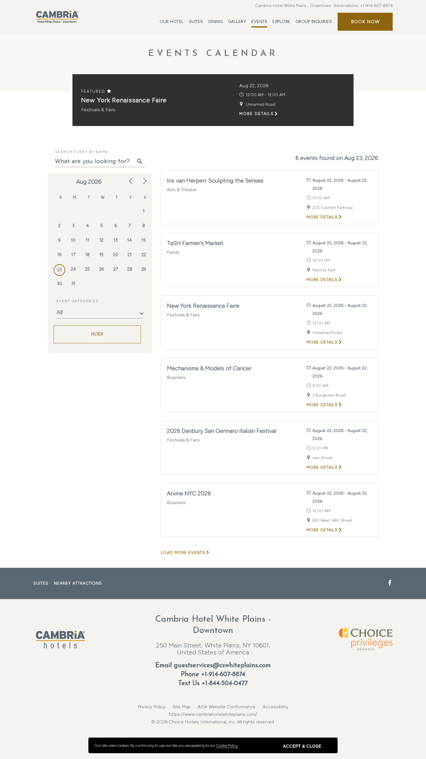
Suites (196, 21)
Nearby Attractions (78, 583)
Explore (281, 21)
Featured (94, 91)
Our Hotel (172, 21)
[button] (365, 22)
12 (101, 240)
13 (116, 240)
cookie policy (227, 745)
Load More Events (183, 552)
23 (59, 269)
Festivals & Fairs (98, 109)
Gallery (237, 21)
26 (101, 269)
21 (130, 254)
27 (115, 269)
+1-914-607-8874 (376, 5)
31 (73, 283)
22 (143, 254)
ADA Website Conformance (227, 706)
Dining (215, 21)
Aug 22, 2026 (254, 85)
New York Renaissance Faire (124, 100)
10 (73, 240)
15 (143, 240)
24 (73, 269)
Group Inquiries (314, 21)
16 (59, 254)
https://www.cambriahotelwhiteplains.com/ (213, 714)
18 (87, 254)
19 (101, 254)
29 (143, 269)
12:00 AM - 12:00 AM (265, 94)
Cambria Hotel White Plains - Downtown (293, 5)
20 (115, 254)
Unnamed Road (260, 104)
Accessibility (275, 706)
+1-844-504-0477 (225, 683)
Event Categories (78, 301)
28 (129, 269)
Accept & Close (302, 746)
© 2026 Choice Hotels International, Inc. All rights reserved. (213, 718)
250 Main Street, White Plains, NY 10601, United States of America (213, 648)
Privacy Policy (151, 706)
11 (87, 240)
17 (73, 254)
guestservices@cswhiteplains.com (222, 665)
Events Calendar (213, 53)
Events (259, 21)
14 (129, 240)
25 (87, 269)
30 (59, 283)
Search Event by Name (81, 152)
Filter (97, 334)
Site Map (181, 706)
